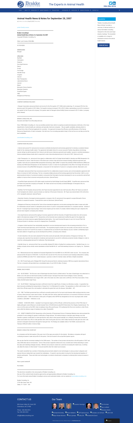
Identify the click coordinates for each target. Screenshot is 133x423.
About (26, 10)
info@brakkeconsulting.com (25, 415)
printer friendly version (23, 27)
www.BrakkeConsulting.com (24, 137)
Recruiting (74, 10)
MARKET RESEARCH (44, 10)
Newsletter (37, 21)
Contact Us (95, 10)
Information (65, 10)
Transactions (55, 10)
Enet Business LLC (76, 420)
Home (20, 10)
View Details (103, 45)
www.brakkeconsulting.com (78, 376)
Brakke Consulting (23, 21)
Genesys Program (84, 10)
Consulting (34, 10)
